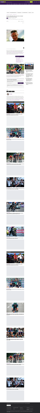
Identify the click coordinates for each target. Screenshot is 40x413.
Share (7, 21)
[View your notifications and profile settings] (36, 2)
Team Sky (13, 91)
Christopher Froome (14, 14)
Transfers (30, 12)
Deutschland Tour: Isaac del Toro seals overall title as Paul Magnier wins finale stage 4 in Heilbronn (29, 83)
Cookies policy (28, 407)
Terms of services (14, 84)
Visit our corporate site (27, 403)
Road (7, 91)
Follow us (20, 21)
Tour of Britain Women (25, 12)
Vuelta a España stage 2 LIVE (13, 12)
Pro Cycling (8, 14)
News (7, 18)
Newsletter (23, 21)
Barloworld (10, 91)
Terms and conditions (9, 407)
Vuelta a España (19, 12)
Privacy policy (21, 407)
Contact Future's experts (15, 407)
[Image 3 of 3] (23, 35)
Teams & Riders (10, 14)
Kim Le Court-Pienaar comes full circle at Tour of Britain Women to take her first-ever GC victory (29, 71)
